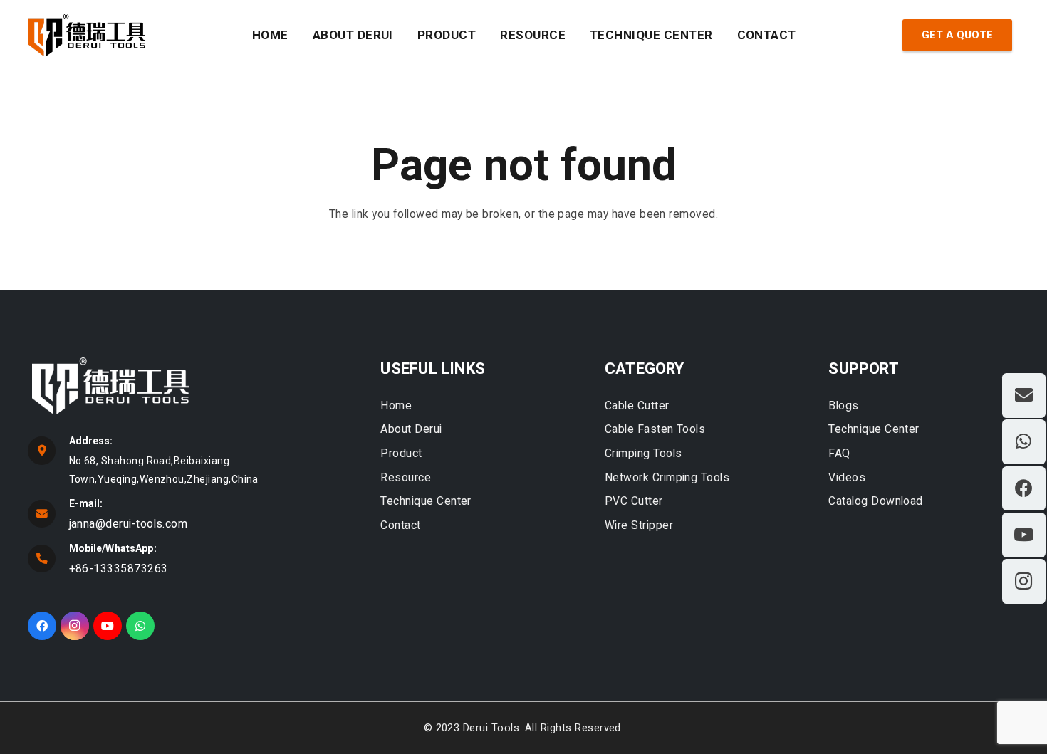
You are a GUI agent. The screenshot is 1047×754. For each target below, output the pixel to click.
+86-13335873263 (118, 568)
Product (401, 453)
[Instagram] (75, 626)
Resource (405, 477)
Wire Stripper (639, 525)
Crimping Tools (643, 453)
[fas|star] (189, 388)
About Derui (411, 429)
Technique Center (426, 501)
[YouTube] (107, 626)
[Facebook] (42, 626)
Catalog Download (875, 501)
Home (396, 405)
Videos (846, 477)
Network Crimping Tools (667, 477)
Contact (400, 525)
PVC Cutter (634, 501)
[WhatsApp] (140, 626)
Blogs (843, 405)
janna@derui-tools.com (128, 523)
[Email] (1024, 395)
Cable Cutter (637, 405)
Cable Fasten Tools (655, 429)
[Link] (86, 35)
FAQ (839, 453)
